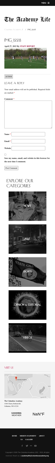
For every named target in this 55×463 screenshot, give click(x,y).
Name (7, 134)
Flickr (31, 446)
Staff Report (27, 46)
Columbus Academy (13, 29)
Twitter (27, 446)
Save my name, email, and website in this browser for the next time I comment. (27, 160)
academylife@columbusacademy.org (35, 456)
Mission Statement (28, 436)
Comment (9, 98)
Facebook (23, 446)
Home (14, 436)
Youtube (35, 446)
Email (7, 141)
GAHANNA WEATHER (27, 415)
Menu (44, 3)
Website (7, 148)
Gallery (29, 439)
